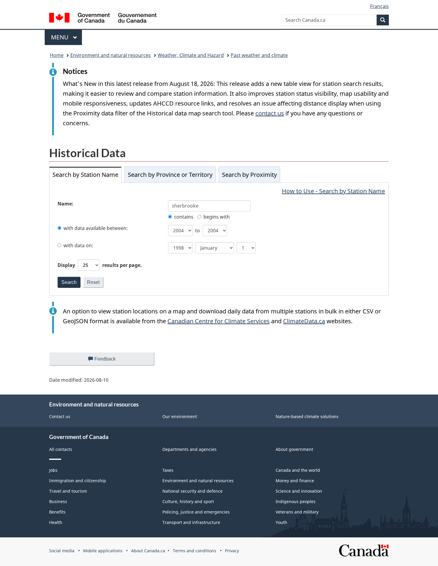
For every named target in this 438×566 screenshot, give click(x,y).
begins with (217, 217)
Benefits (57, 512)
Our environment (179, 416)
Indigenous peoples (296, 501)
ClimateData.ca (304, 321)
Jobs (53, 470)
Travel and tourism (68, 491)
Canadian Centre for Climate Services (218, 321)
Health (55, 522)
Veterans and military (297, 512)
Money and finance (295, 480)
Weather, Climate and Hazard (191, 55)
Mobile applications (102, 550)
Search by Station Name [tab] (85, 175)
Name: (65, 203)
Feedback (111, 361)
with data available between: (95, 228)
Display (100, 265)
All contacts (60, 449)
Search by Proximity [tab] (249, 175)
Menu (60, 37)
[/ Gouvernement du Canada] (102, 18)
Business (58, 501)
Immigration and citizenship (77, 480)
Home (56, 55)
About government (294, 449)
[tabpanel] (219, 239)
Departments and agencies (189, 449)
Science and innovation (299, 491)
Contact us (59, 416)
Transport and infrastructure (191, 522)
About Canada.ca (148, 550)
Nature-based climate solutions (307, 416)
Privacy (232, 550)
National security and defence (192, 491)
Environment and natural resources (110, 55)
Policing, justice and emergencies (196, 512)
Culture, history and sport (188, 501)
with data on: (78, 245)
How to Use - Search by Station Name (333, 191)
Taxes (167, 470)
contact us (269, 113)
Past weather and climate (259, 55)
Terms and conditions (194, 550)
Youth (281, 522)
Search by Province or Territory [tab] (170, 175)
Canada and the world (298, 470)
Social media (61, 550)
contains (183, 217)
